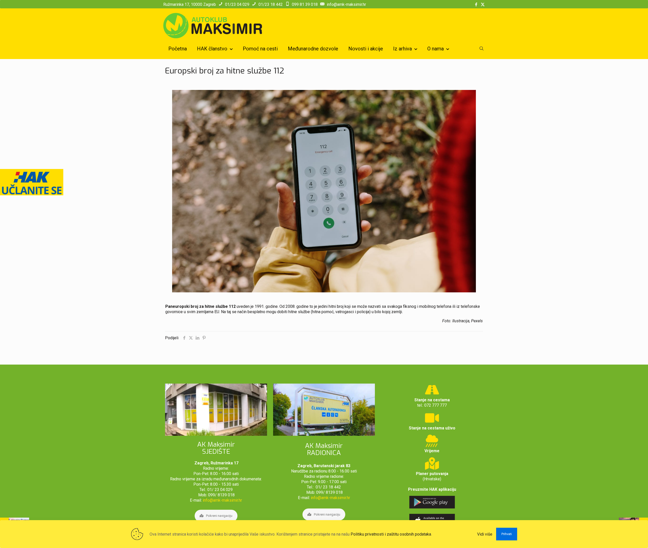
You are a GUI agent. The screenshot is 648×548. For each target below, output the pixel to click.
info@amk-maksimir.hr (346, 4)
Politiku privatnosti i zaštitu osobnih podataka (391, 534)
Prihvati (506, 534)
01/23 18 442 (270, 4)
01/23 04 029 (237, 4)
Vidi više (484, 534)
